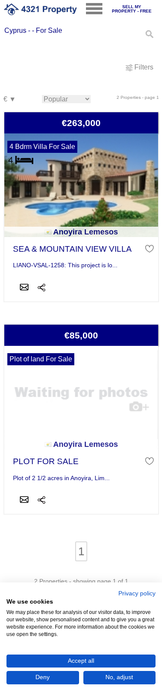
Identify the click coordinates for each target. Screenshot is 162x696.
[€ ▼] (9, 99)
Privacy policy (137, 593)
